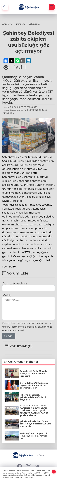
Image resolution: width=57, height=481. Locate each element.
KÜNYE (40, 455)
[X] (28, 466)
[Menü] (52, 7)
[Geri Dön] (5, 7)
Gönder (8, 336)
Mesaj (6, 295)
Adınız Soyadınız (14, 283)
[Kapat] (54, 471)
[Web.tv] (37, 466)
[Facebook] (19, 466)
